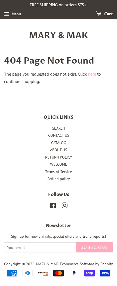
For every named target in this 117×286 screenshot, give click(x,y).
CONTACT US (58, 135)
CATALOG (58, 142)
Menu (16, 13)
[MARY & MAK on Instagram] (64, 206)
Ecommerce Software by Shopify (86, 263)
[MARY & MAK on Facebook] (53, 206)
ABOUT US (58, 149)
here (92, 74)
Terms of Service (58, 171)
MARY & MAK (58, 35)
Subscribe (94, 248)
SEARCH (58, 128)
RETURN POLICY (58, 157)
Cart (108, 14)
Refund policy (58, 178)
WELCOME (58, 164)
